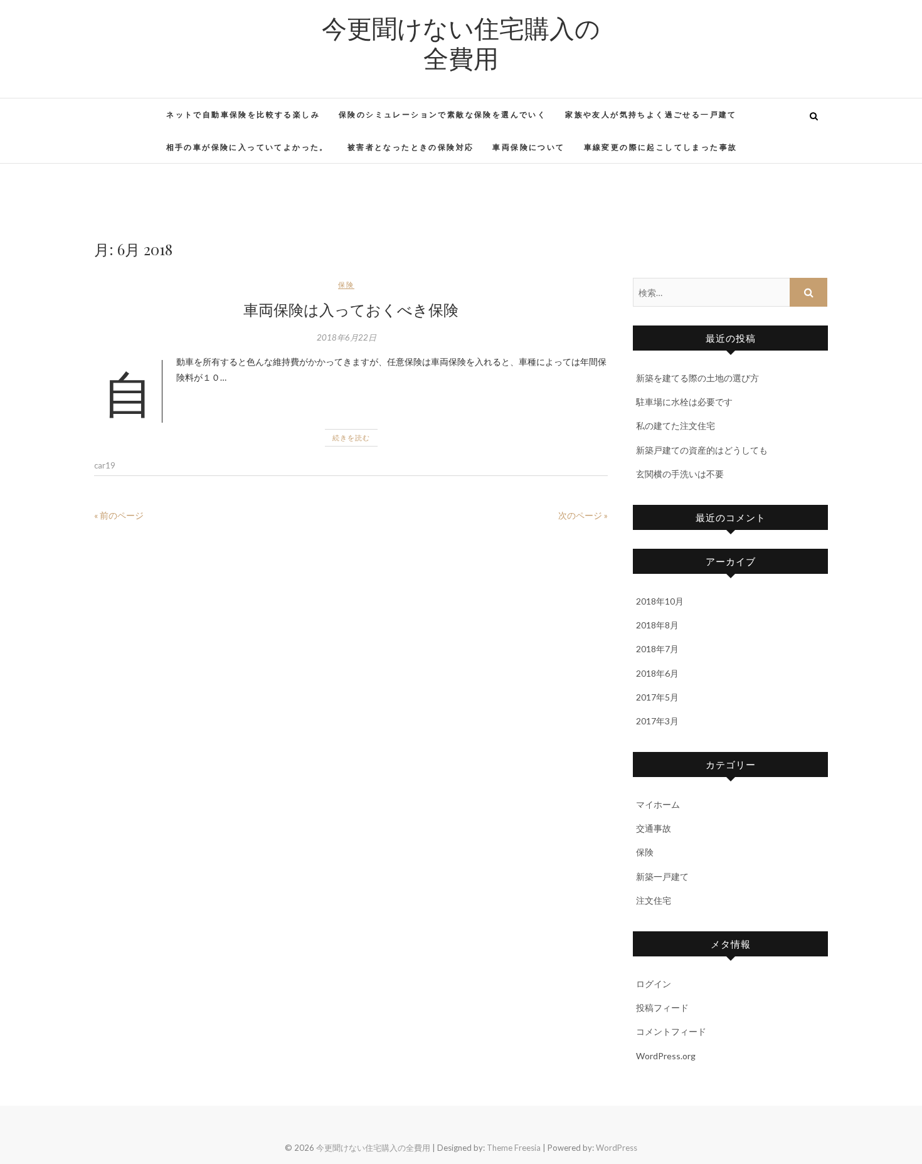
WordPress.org (666, 1055)
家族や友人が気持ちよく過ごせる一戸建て (651, 114)
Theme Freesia (514, 1148)
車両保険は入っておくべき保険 (350, 309)
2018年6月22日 (346, 337)
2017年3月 (657, 721)
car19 (104, 465)
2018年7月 (657, 648)
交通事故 (653, 828)
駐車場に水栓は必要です (684, 401)
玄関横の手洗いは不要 (680, 473)
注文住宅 (653, 900)
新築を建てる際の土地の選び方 (697, 378)
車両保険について (528, 147)
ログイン (653, 983)
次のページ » (583, 515)
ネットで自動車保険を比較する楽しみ (243, 114)
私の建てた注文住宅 (675, 425)
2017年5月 (657, 697)
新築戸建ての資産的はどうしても (702, 450)
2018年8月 (657, 625)
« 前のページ (119, 515)
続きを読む (351, 437)
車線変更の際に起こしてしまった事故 (661, 147)
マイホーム (658, 804)
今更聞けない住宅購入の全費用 (461, 43)
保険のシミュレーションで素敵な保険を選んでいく (442, 114)
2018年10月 (660, 601)
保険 (346, 284)
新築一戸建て (662, 876)
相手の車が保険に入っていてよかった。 (247, 147)
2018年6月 (657, 673)
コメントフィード (671, 1031)
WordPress (616, 1148)
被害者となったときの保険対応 (410, 147)
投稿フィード (662, 1007)
